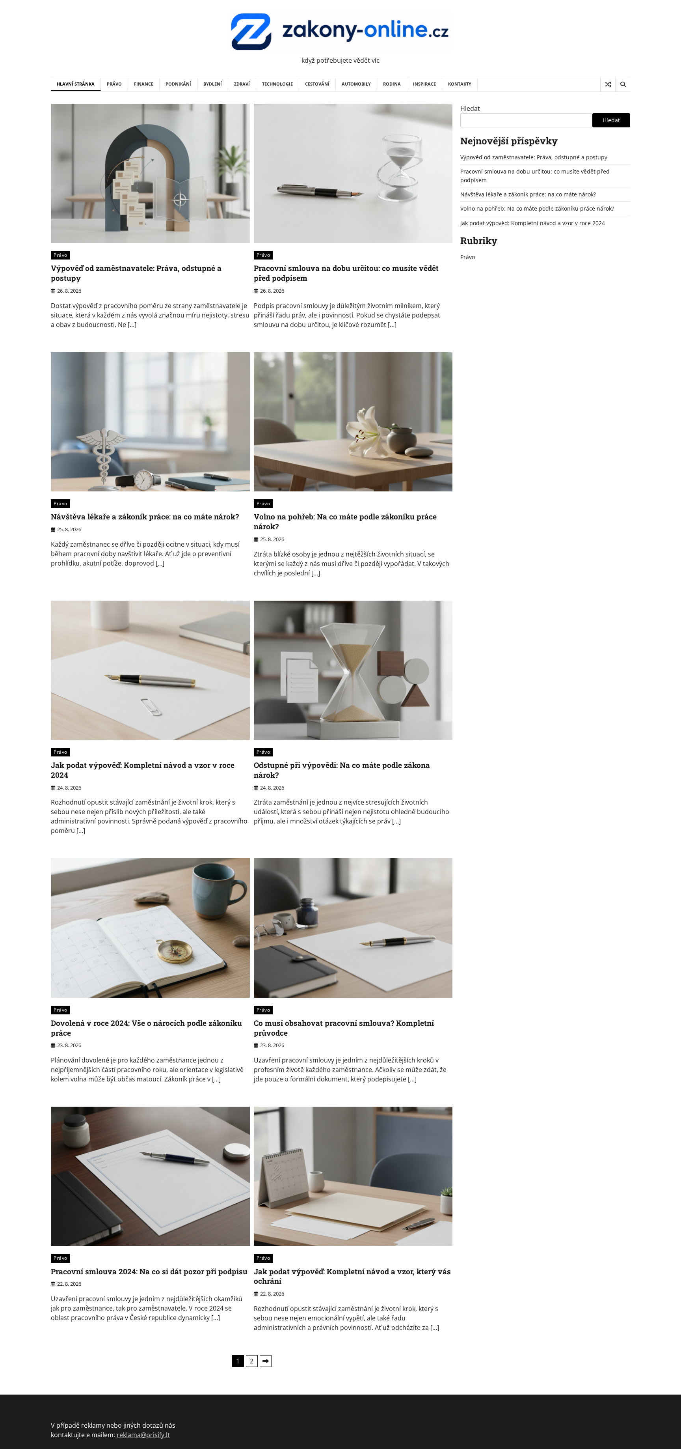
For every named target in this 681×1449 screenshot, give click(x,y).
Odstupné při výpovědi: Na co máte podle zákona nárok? (342, 770)
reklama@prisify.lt (143, 1434)
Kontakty (459, 84)
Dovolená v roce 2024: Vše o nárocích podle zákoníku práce (146, 1028)
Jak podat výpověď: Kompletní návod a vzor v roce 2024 (142, 770)
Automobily (356, 84)
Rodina (392, 84)
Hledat (470, 108)
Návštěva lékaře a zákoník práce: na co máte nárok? (145, 516)
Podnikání (178, 84)
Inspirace (424, 84)
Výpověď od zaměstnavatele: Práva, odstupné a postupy (136, 273)
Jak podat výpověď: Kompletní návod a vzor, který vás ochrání (352, 1276)
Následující (266, 1361)
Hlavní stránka (76, 84)
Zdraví (242, 84)
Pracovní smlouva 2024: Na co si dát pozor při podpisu (149, 1271)
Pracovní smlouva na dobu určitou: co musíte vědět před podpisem (346, 273)
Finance (143, 84)
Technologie (277, 84)
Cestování (317, 84)
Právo (114, 84)
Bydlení (212, 84)
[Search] (622, 84)
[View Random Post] (608, 84)
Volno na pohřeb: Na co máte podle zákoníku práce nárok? (345, 521)
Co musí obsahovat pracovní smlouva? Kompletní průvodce (344, 1028)
